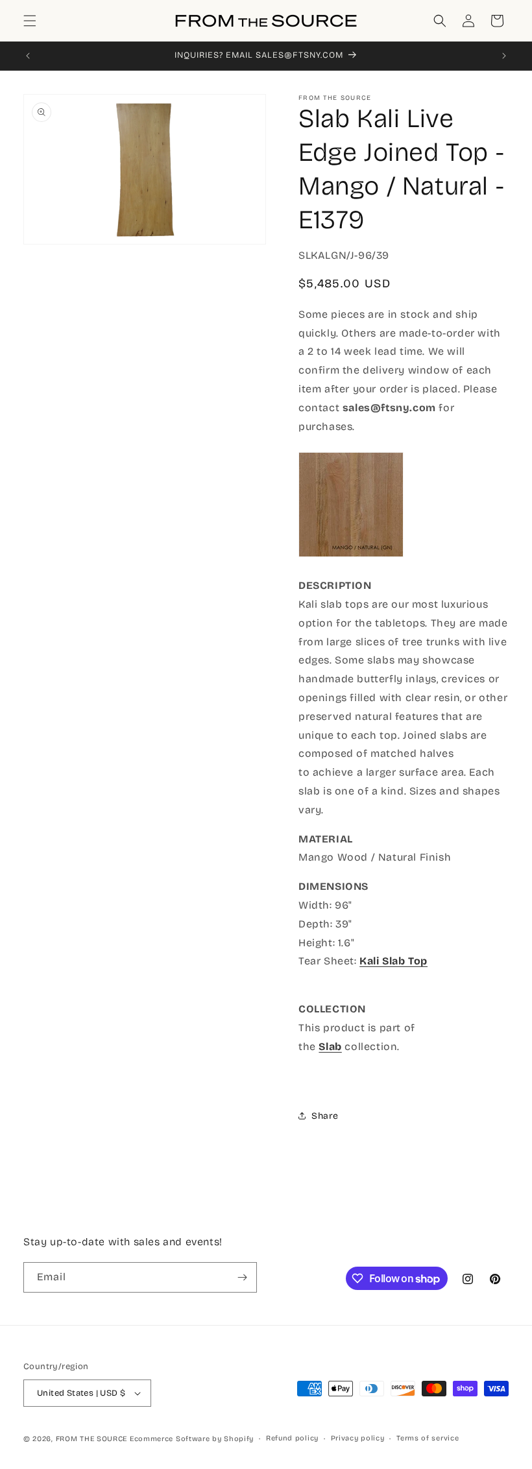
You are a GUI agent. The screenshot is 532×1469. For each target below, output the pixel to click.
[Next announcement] (504, 56)
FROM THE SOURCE (92, 1439)
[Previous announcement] (28, 56)
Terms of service (427, 1438)
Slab (330, 1046)
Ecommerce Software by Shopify (192, 1439)
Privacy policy (358, 1438)
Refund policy (292, 1438)
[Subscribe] (242, 1277)
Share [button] (325, 1115)
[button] (30, 20)
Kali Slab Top (393, 961)
